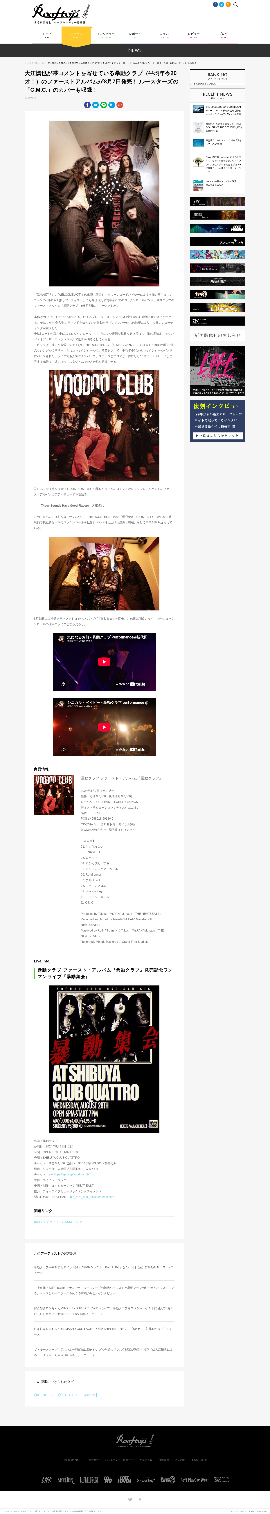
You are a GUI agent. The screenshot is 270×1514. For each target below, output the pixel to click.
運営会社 (94, 1459)
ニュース (76, 35)
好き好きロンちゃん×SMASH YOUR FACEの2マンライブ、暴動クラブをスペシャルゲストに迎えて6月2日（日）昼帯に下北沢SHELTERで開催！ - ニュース (103, 1311)
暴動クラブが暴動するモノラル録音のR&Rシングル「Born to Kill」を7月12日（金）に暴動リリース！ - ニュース (104, 1270)
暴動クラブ (89, 1395)
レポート (135, 35)
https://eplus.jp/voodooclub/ (71, 1174)
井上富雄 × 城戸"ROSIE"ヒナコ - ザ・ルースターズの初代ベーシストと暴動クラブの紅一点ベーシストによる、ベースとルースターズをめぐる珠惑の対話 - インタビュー (104, 1290)
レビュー (194, 35)
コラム (164, 35)
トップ (46, 35)
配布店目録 (146, 1459)
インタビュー (105, 35)
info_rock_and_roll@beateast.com (91, 1196)
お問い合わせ (199, 1459)
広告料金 (180, 1459)
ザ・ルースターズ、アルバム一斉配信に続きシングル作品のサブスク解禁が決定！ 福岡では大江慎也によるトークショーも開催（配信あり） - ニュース (103, 1352)
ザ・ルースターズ (69, 1395)
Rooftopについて (72, 1459)
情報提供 (164, 1459)
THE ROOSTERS (44, 1395)
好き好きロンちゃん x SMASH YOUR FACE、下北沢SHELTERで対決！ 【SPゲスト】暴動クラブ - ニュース (103, 1331)
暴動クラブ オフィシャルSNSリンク (58, 1221)
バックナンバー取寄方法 (119, 1459)
